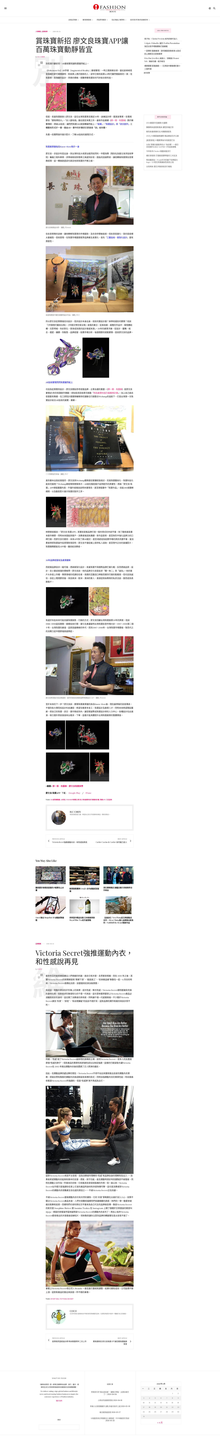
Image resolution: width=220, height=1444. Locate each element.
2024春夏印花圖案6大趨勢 (156, 123)
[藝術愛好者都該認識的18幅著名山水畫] (51, 875)
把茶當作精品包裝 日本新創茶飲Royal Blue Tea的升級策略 (82, 918)
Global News (118, 20)
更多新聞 (147, 73)
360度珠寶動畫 (55, 800)
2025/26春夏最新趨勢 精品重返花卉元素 (162, 136)
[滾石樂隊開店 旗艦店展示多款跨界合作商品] (118, 875)
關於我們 (59, 1401)
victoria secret (66, 1299)
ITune (88, 793)
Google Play (74, 793)
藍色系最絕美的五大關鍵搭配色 (158, 131)
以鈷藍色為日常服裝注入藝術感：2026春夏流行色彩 (110, 1418)
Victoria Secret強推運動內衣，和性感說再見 (84, 957)
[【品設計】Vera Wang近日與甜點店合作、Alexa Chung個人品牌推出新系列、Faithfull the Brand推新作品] (118, 905)
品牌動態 (38, 944)
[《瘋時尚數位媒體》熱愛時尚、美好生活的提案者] (110, 8)
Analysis (72, 20)
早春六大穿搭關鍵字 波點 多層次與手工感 (105, 1406)
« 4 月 (160, 1422)
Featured (101, 20)
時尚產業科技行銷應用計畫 (106, 393)
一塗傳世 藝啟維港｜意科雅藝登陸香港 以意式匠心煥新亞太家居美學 (162, 52)
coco (39, 969)
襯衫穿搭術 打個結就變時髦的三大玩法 (161, 155)
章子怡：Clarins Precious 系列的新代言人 (160, 39)
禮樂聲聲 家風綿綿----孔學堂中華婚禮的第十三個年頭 (162, 67)
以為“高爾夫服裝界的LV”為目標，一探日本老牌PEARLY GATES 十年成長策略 (162, 145)
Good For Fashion (139, 20)
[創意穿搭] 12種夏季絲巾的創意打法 (160, 140)
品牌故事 (44, 31)
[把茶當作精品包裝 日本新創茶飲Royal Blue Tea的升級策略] (85, 905)
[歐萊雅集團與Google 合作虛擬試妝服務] (85, 875)
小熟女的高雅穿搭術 (105, 1400)
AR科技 (63, 800)
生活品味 (109, 800)
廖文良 (79, 800)
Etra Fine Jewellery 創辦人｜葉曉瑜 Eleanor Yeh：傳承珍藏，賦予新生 (161, 60)
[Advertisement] (163, 94)
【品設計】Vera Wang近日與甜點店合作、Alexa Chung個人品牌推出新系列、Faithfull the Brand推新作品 (118, 920)
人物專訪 (38, 31)
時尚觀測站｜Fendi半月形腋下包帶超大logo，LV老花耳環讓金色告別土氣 (162, 161)
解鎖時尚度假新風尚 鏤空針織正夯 (160, 127)
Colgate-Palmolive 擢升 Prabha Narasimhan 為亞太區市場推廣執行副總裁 (162, 44)
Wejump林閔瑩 (71, 800)
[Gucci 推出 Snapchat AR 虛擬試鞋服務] (51, 905)
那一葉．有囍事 (118, 120)
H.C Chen (41, 57)
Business (87, 20)
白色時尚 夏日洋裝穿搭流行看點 (159, 166)
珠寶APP (103, 800)
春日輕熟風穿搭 (105, 1412)
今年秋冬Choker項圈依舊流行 (158, 151)
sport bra (54, 1299)
